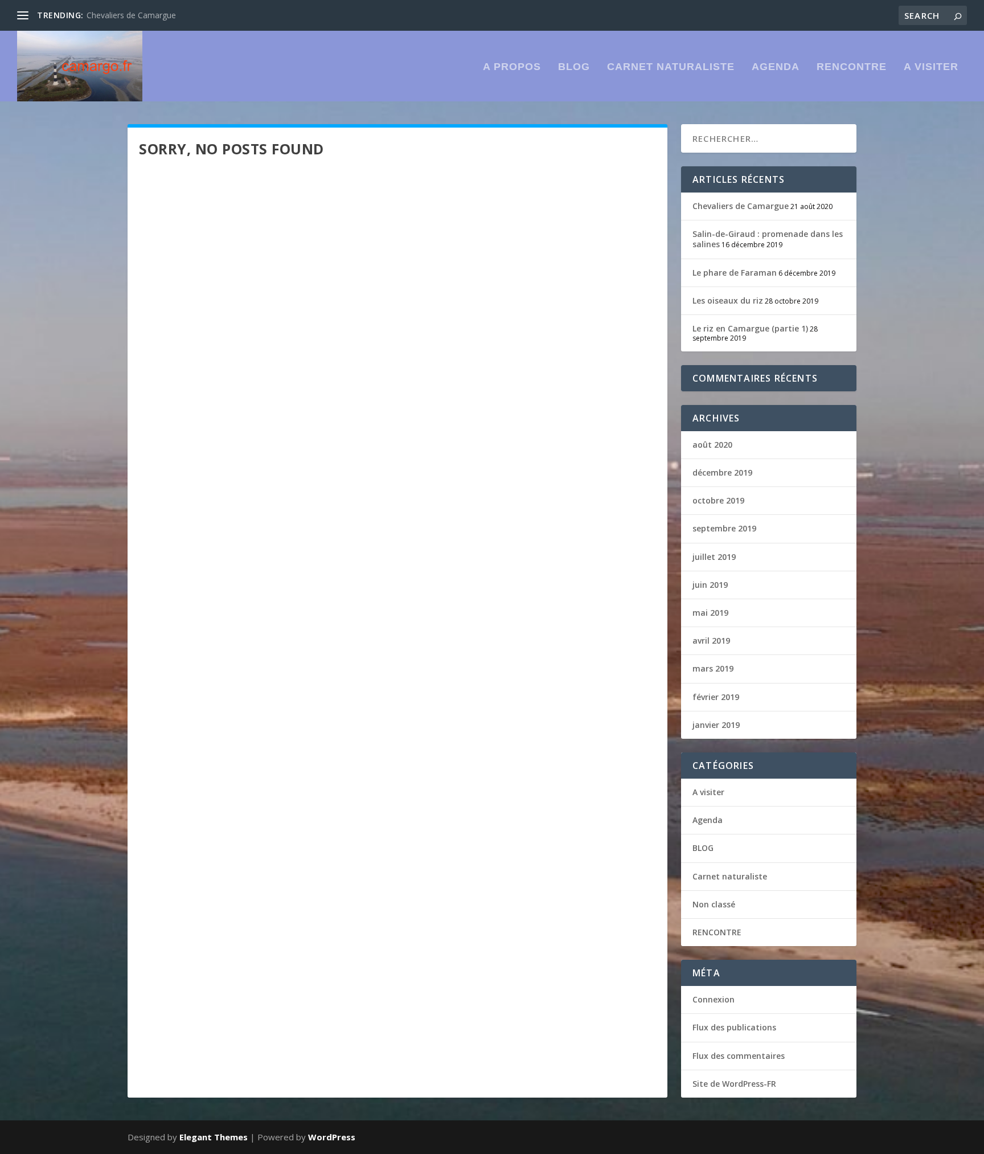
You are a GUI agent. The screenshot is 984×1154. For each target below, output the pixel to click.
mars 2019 (712, 668)
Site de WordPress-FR (734, 1083)
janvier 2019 (716, 724)
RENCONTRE (852, 67)
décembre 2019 (722, 472)
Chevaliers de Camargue (131, 15)
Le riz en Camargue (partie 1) (750, 328)
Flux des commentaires (738, 1055)
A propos (512, 67)
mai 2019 (710, 612)
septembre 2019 (724, 528)
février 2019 (715, 696)
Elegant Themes (213, 1137)
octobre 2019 (718, 500)
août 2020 (712, 444)
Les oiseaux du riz (727, 300)
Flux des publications (734, 1027)
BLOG (574, 67)
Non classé (713, 904)
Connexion (713, 999)
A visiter (931, 67)
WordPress (331, 1137)
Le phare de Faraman (734, 272)
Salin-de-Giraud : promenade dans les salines (767, 238)
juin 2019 (710, 584)
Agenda (776, 67)
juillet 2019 (714, 556)
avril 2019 (711, 640)
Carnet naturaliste (671, 67)
